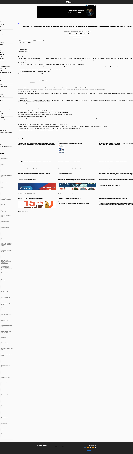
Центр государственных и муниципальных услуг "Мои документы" (5, 308)
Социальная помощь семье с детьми (6, 285)
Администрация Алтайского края (6, 411)
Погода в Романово (4, 170)
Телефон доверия (3, 337)
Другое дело (3, 204)
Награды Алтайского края (5, 227)
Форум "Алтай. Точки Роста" (5, 291)
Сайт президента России (4, 320)
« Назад (19, 23)
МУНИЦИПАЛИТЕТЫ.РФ (4, 158)
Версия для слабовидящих (92, 5)
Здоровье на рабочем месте (5, 221)
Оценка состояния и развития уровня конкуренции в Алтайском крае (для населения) (6, 244)
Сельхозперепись (3, 192)
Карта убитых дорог (4, 423)
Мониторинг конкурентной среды (6, 238)
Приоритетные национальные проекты (7, 371)
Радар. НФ (2, 164)
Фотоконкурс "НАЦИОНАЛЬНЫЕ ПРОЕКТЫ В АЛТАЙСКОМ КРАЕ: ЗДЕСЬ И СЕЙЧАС (6, 233)
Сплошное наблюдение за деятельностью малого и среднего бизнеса (6, 303)
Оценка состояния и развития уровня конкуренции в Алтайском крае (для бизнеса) (6, 250)
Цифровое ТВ (3, 429)
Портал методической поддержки (6, 314)
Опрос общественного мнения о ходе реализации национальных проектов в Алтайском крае (6, 210)
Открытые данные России (5, 417)
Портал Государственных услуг (5, 297)
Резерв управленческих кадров (5, 377)
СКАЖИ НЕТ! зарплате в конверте (6, 389)
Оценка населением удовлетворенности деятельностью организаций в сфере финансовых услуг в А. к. (7, 256)
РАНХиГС (2, 187)
